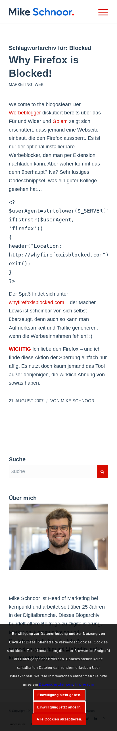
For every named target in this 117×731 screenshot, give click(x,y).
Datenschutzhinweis (56, 684)
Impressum (84, 684)
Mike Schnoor (78, 401)
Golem (60, 121)
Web (39, 84)
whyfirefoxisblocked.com (36, 302)
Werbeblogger (25, 113)
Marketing (20, 84)
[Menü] (100, 11)
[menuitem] (100, 11)
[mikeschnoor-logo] (48, 11)
